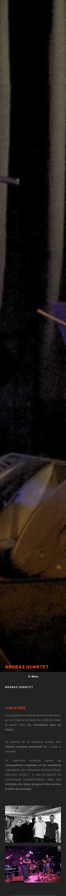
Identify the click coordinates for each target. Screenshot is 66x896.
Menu (34, 676)
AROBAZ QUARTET (27, 666)
